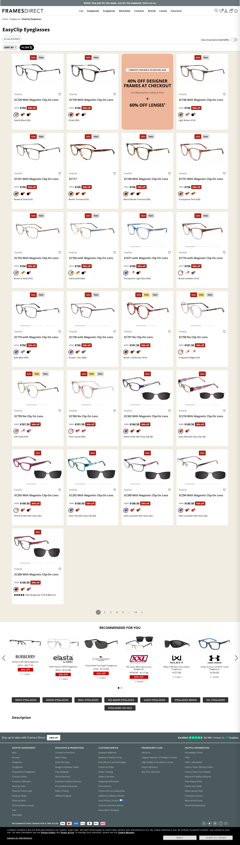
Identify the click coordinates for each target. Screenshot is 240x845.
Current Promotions (65, 752)
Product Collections (21, 781)
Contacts (139, 10)
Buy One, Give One (151, 771)
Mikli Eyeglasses (88, 700)
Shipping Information (108, 781)
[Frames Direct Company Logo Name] (22, 10)
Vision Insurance (106, 776)
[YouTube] (226, 823)
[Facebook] (204, 823)
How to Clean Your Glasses (198, 771)
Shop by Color (19, 786)
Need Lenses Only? (194, 790)
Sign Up (53, 737)
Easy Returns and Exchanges (112, 762)
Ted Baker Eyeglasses (121, 700)
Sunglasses (109, 10)
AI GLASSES (12, 39)
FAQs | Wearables (193, 762)
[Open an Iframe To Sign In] (226, 10)
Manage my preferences (19, 838)
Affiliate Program (63, 795)
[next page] (141, 612)
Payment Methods (107, 752)
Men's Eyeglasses (26, 700)
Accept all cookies (216, 838)
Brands (152, 10)
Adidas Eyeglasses (57, 700)
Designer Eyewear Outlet (67, 766)
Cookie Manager (126, 832)
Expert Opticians (150, 766)
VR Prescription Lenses (23, 805)
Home (5, 19)
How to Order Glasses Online (199, 766)
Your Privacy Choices (108, 800)
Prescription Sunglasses (23, 771)
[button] (236, 658)
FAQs (187, 757)
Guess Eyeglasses (154, 700)
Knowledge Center (194, 752)
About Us (146, 752)
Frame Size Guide (193, 786)
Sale (81, 10)
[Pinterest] (215, 823)
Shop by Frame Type (22, 790)
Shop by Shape (19, 795)
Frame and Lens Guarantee (111, 790)
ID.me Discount (62, 776)
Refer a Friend (62, 790)
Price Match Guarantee (66, 786)
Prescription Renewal (108, 809)
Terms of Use (67, 832)
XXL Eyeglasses (215, 700)
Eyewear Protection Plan (110, 757)
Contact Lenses (19, 776)
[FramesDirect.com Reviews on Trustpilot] (189, 737)
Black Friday (61, 757)
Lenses (163, 10)
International (104, 786)
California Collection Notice (111, 795)
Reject (180, 838)
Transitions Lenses (194, 795)
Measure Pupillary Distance (198, 776)
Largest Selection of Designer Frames (159, 757)
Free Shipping (61, 771)
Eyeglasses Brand (186, 700)
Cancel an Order (106, 766)
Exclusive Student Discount (68, 781)
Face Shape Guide (193, 781)
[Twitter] (209, 823)
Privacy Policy (48, 832)
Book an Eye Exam (194, 800)
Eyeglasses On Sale (120, 707)
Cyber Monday (62, 762)
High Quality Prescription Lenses (157, 762)
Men (14, 752)
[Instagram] (221, 823)
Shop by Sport (19, 800)
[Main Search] (216, 10)
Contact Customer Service (111, 805)
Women (16, 757)
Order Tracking (105, 771)
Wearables (124, 10)
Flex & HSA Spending (195, 805)
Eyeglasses (93, 10)
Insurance (176, 10)
